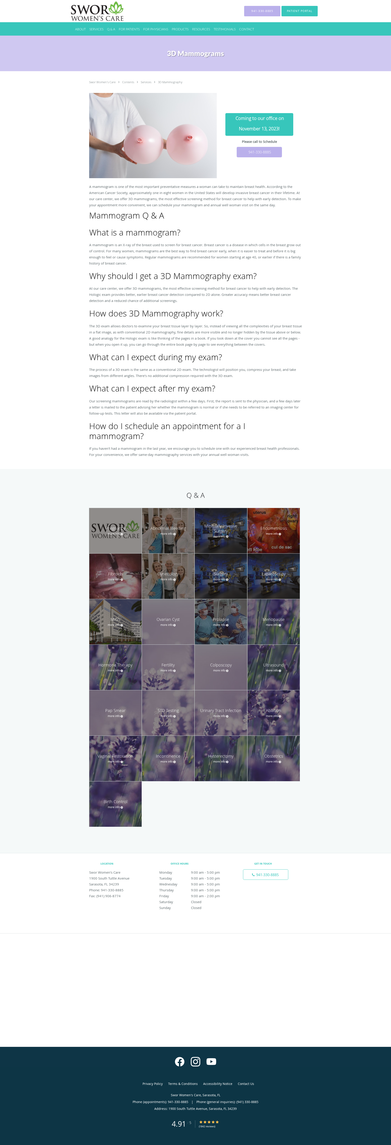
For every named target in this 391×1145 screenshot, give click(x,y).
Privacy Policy (153, 1084)
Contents (128, 82)
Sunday (180, 907)
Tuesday (189, 878)
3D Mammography (170, 82)
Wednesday (189, 884)
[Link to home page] (90, 11)
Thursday (189, 890)
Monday (189, 872)
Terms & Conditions (183, 1084)
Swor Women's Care (102, 82)
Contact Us (246, 1084)
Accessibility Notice (217, 1084)
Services (146, 82)
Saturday (180, 901)
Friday (189, 896)
